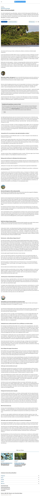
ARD (5, 493)
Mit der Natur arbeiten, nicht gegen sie (8, 77)
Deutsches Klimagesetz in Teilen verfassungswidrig (10, 190)
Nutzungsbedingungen (5, 488)
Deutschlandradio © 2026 (6, 494)
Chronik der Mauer (18, 493)
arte (14, 493)
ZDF (8, 493)
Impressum (3, 490)
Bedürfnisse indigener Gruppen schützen (8, 221)
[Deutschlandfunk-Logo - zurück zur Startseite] (20, 2)
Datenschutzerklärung (16, 108)
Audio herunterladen (13, 21)
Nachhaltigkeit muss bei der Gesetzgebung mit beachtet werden (13, 301)
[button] (1, 1)
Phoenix (10, 493)
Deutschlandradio (4, 485)
